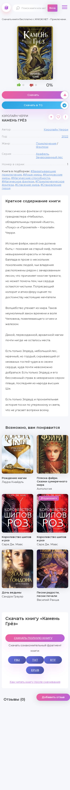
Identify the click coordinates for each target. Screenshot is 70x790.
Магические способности (31, 178)
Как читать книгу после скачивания (35, 682)
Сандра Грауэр (12, 596)
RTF (53, 660)
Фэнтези (42, 147)
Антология (44, 488)
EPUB (35, 670)
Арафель (42, 154)
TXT (35, 660)
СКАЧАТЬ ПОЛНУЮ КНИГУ (33, 638)
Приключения (46, 143)
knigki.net (6, 7)
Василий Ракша (48, 600)
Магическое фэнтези (19, 181)
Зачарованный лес (49, 157)
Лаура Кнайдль (13, 482)
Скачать (33, 95)
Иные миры (33, 174)
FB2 (17, 660)
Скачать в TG (33, 105)
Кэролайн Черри (56, 129)
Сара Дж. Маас (12, 544)
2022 (65, 136)
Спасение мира (28, 185)
